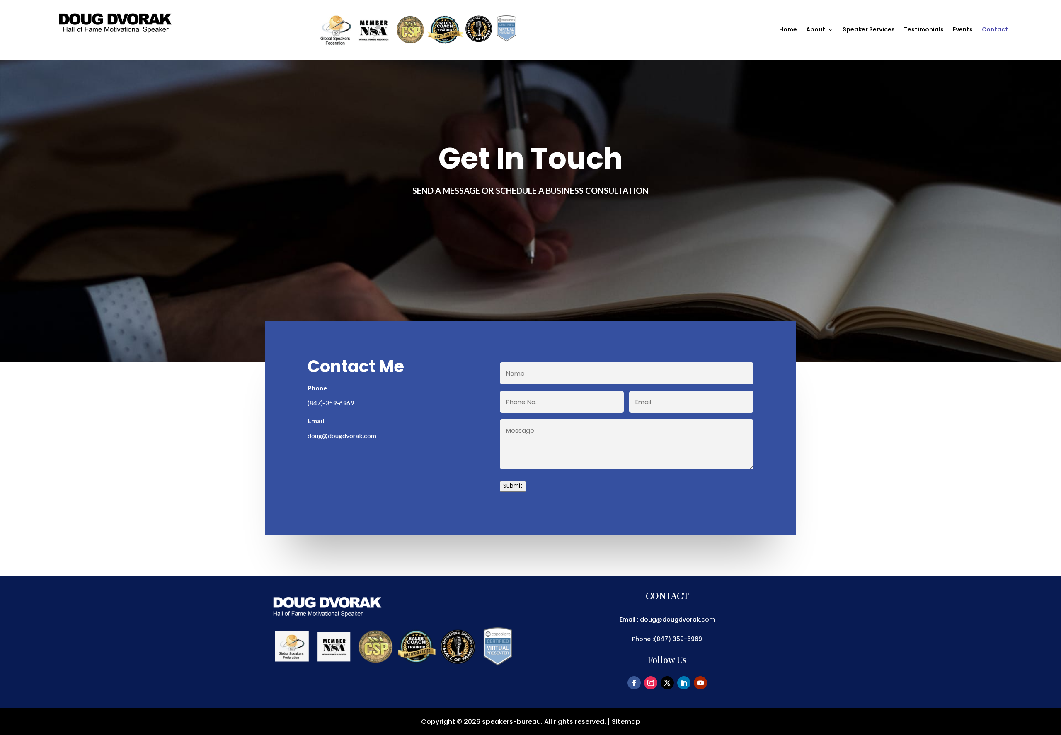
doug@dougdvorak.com (342, 435)
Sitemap (626, 721)
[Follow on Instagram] (650, 682)
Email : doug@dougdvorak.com (667, 619)
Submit (513, 486)
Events (963, 30)
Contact (995, 30)
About (815, 30)
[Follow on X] (667, 682)
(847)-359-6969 (331, 403)
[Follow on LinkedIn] (683, 682)
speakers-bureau (511, 721)
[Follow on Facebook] (634, 682)
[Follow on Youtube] (700, 682)
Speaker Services (869, 30)
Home (788, 30)
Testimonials (924, 30)
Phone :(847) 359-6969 (667, 639)
